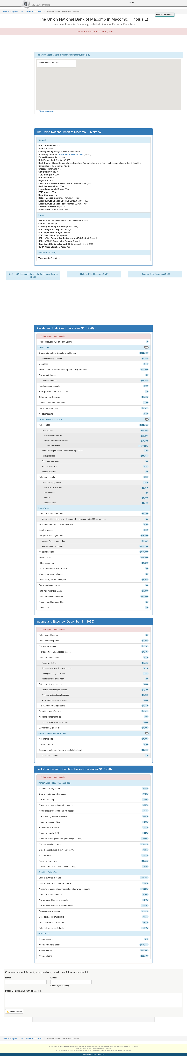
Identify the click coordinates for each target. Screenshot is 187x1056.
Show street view (46, 111)
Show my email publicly (60, 986)
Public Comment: (23, 990)
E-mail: (53, 977)
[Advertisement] (93, 43)
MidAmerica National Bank (71, 154)
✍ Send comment (14, 1011)
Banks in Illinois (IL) (34, 11)
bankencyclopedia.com (12, 11)
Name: (8, 977)
